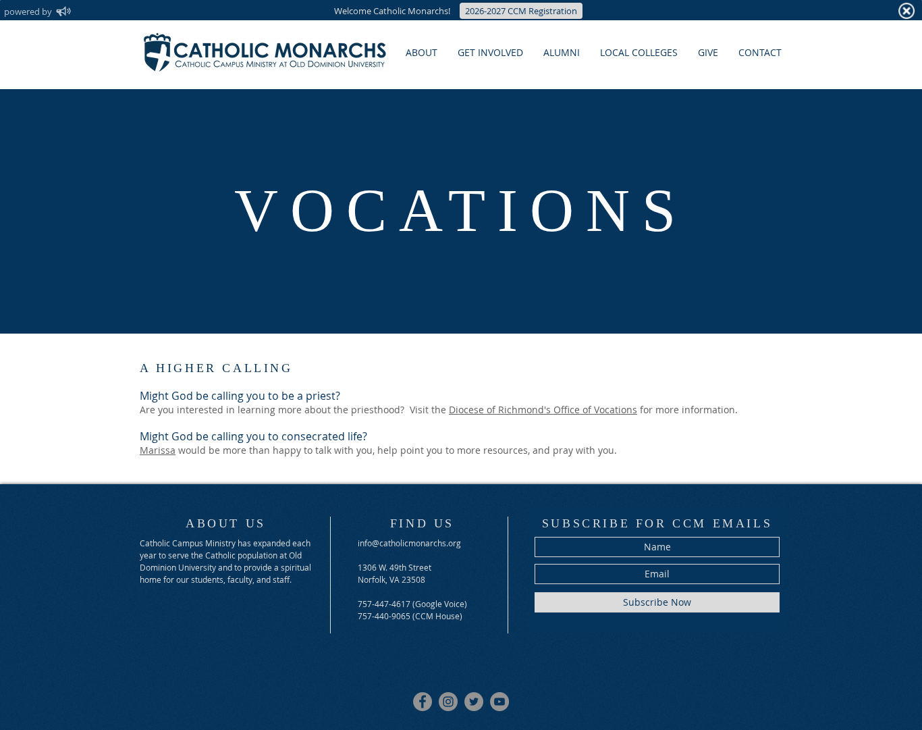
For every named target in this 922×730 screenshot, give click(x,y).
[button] (490, 52)
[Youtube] (499, 701)
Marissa (157, 450)
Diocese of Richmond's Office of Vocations (543, 409)
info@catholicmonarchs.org (409, 543)
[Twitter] (473, 701)
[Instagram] (448, 701)
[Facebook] (422, 701)
